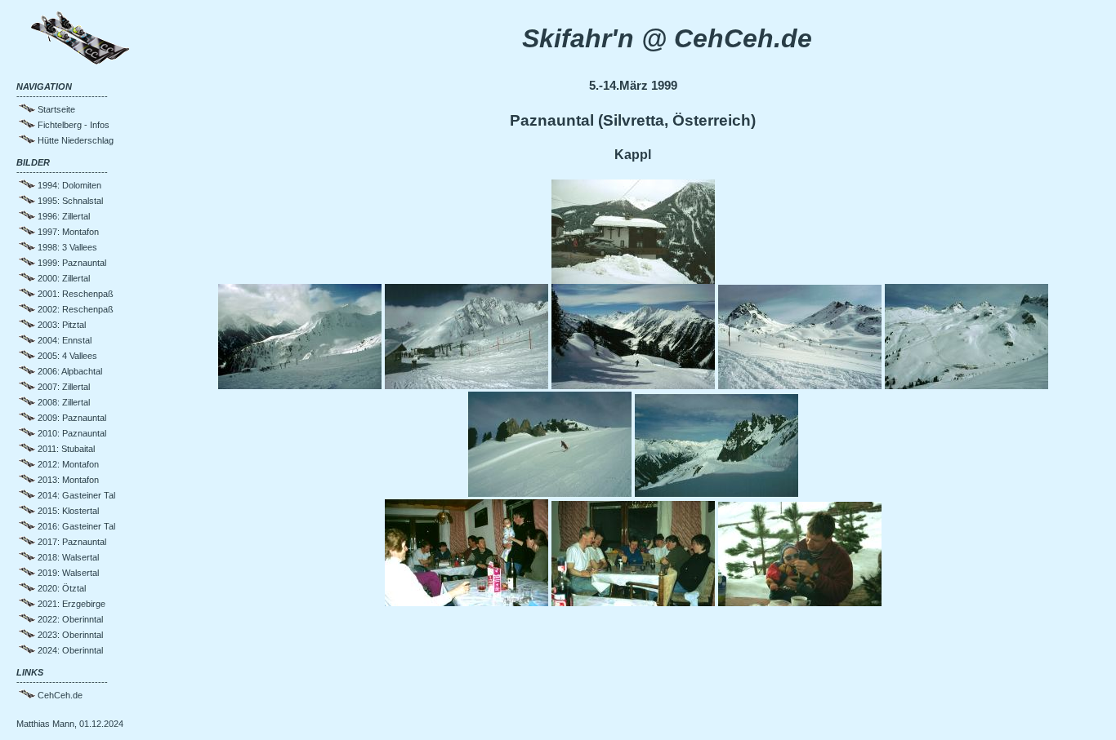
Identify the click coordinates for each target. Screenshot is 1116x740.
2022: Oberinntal (69, 619)
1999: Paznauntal (70, 263)
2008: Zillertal (62, 402)
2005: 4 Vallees (66, 356)
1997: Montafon (67, 232)
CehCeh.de (59, 695)
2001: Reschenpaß (74, 294)
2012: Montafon (67, 464)
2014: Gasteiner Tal (75, 495)
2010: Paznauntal (70, 433)
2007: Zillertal (62, 387)
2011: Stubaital (65, 449)
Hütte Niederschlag (74, 140)
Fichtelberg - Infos (72, 125)
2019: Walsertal (67, 573)
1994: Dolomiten (68, 185)
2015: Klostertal (67, 511)
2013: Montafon (67, 480)
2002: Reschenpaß (74, 309)
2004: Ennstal (63, 340)
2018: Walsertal (67, 557)
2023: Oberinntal (69, 635)
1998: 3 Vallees (66, 247)
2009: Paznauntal (70, 418)
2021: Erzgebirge (70, 604)
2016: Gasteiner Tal (75, 526)
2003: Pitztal (60, 325)
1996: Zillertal (62, 216)
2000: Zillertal (62, 278)
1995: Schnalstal (69, 201)
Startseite (55, 109)
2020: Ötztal (60, 588)
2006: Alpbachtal (68, 371)
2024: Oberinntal (69, 650)
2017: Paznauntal (70, 542)
